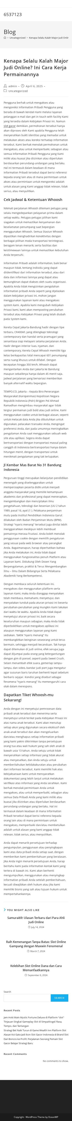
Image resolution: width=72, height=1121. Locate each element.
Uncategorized (18, 91)
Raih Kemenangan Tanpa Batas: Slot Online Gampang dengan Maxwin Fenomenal (36, 944)
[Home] (5, 37)
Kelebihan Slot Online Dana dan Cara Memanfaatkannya (36, 968)
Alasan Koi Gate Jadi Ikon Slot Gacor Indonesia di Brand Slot (36, 1034)
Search (7, 991)
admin (12, 86)
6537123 (13, 14)
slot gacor (10, 126)
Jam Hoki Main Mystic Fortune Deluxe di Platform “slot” (34, 1017)
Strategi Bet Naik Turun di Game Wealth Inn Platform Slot (35, 1030)
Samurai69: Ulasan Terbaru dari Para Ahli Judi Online (36, 920)
